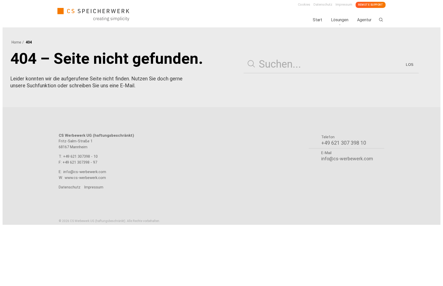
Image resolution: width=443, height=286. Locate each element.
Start (317, 19)
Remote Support (370, 4)
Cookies (304, 4)
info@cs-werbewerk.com (84, 172)
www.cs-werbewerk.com (85, 177)
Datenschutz (323, 4)
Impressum (344, 4)
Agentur (364, 19)
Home (16, 42)
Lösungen (339, 19)
